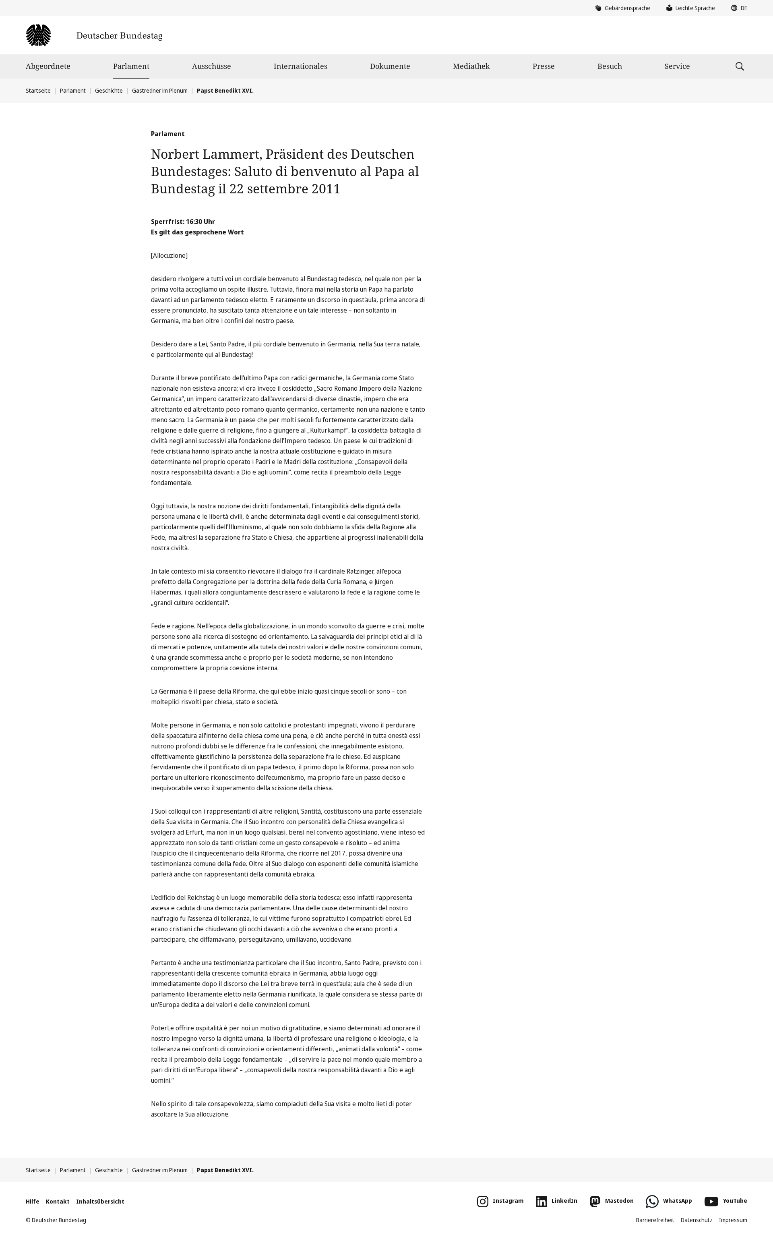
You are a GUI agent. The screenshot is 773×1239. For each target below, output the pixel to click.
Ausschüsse (211, 66)
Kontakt (58, 1201)
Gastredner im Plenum (160, 90)
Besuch (609, 66)
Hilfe (32, 1201)
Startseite (38, 90)
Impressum (733, 1220)
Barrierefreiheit (655, 1220)
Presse (544, 66)
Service (677, 66)
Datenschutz (697, 1220)
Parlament (131, 66)
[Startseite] (94, 35)
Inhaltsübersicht (100, 1201)
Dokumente (390, 66)
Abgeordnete (48, 66)
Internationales (300, 66)
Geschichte (109, 90)
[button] (737, 8)
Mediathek (471, 66)
